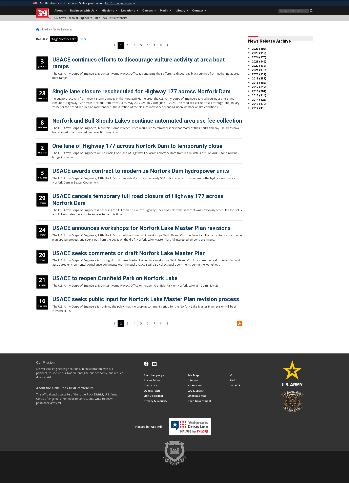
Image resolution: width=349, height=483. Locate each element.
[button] (120, 3)
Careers (148, 10)
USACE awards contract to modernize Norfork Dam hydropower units (140, 171)
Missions (108, 10)
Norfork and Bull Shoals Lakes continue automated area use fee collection (147, 120)
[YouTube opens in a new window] (154, 363)
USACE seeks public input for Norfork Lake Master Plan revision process (145, 299)
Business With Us (82, 10)
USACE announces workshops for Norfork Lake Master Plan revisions (141, 228)
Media (164, 10)
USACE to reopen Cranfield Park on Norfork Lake (115, 278)
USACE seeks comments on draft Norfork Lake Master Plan (129, 253)
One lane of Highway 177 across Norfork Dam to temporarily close (137, 146)
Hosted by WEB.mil (148, 427)
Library (181, 10)
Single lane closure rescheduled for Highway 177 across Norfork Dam (141, 91)
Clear (83, 39)
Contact (198, 10)
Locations (128, 10)
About (59, 10)
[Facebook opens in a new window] (146, 363)
